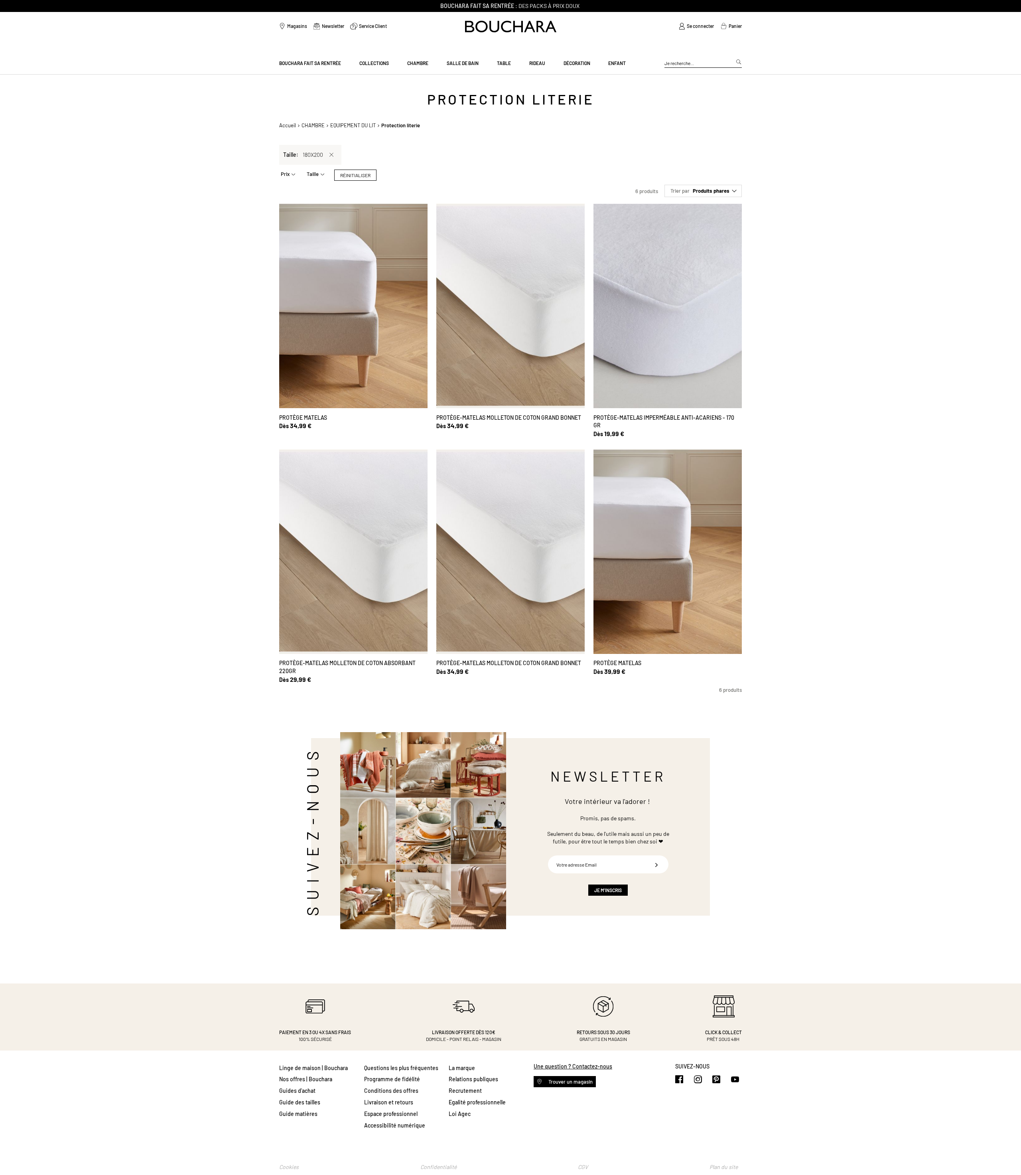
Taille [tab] (313, 174)
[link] (696, 26)
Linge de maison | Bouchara (313, 1067)
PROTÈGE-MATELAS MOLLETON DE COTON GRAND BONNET (508, 417)
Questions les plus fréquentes (401, 1067)
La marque (462, 1067)
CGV (583, 1166)
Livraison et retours (388, 1102)
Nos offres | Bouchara (305, 1079)
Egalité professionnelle (477, 1102)
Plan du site (724, 1166)
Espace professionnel (391, 1113)
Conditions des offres (391, 1090)
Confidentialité (438, 1166)
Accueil (287, 125)
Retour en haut (1007, 1153)
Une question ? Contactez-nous (573, 1066)
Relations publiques (473, 1079)
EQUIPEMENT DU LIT (353, 125)
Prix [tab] (285, 174)
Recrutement (465, 1090)
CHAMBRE (313, 125)
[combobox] (703, 63)
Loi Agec (460, 1113)
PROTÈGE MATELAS (303, 417)
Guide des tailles (299, 1102)
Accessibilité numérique (394, 1125)
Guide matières (298, 1113)
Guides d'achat (297, 1090)
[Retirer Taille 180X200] (331, 155)
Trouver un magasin (570, 1081)
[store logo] (510, 26)
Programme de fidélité (392, 1079)
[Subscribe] (656, 864)
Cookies (289, 1166)
